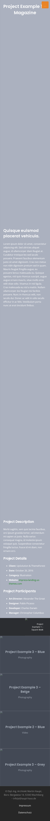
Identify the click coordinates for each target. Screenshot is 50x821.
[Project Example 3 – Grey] (25, 767)
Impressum (25, 805)
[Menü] (45, 4)
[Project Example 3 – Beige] (25, 692)
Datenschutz (25, 812)
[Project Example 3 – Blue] (25, 654)
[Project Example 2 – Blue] (25, 730)
